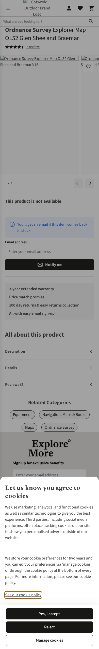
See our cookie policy (23, 595)
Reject (49, 627)
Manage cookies (49, 640)
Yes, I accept (49, 614)
